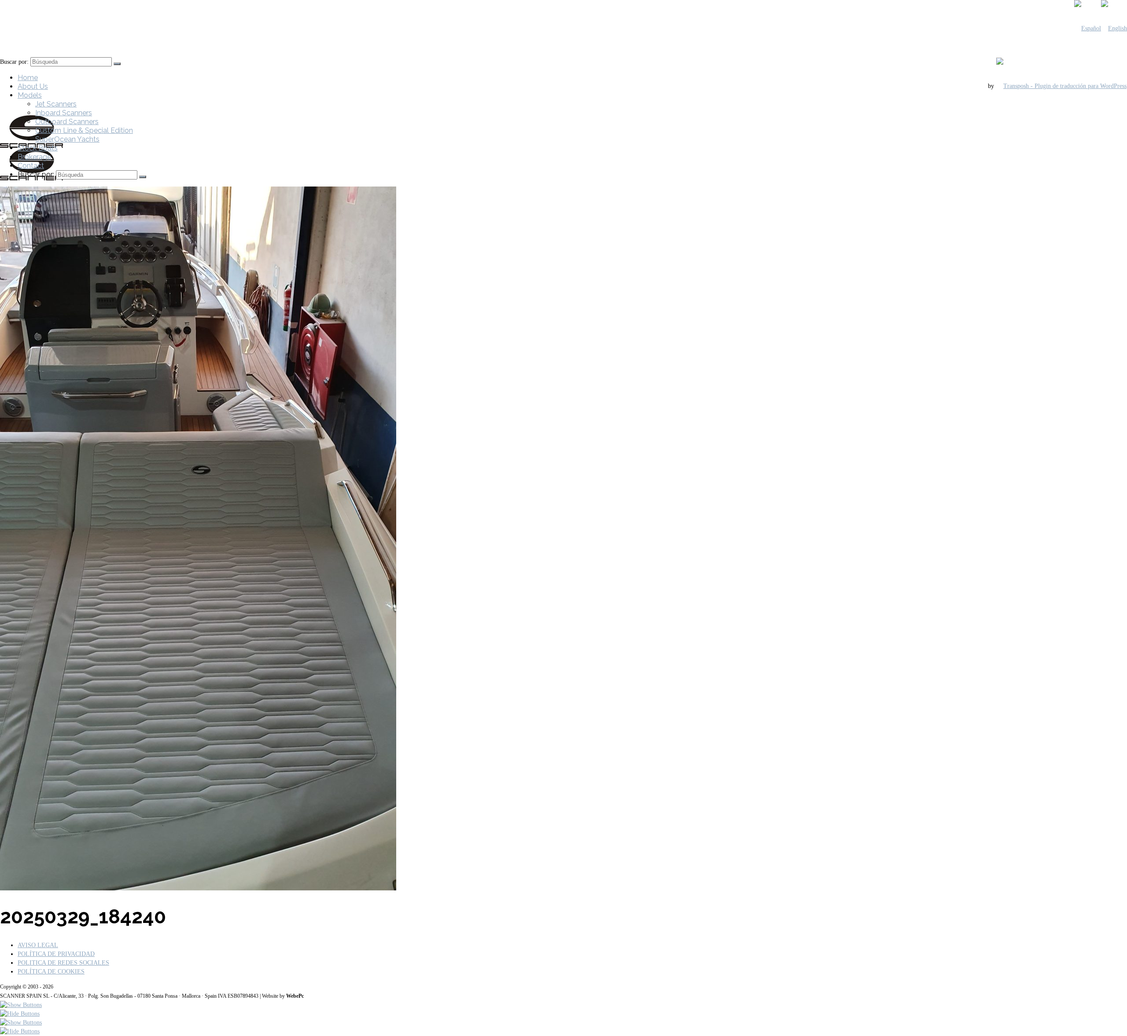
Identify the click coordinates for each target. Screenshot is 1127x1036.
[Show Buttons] (21, 1005)
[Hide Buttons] (20, 1013)
